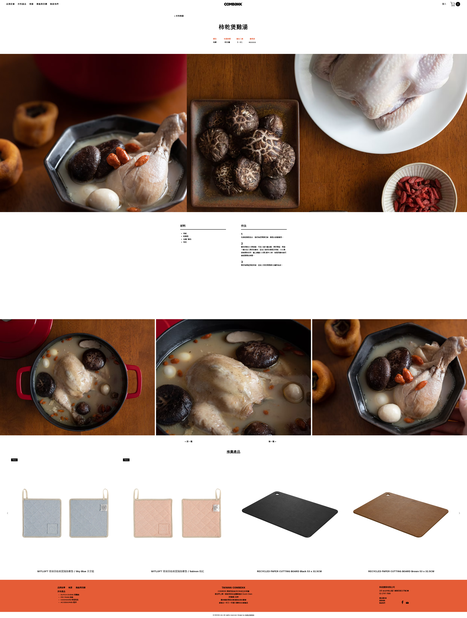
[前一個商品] (7, 513)
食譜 (70, 587)
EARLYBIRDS (249, 615)
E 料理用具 (69, 600)
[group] (233, 518)
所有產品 (61, 591)
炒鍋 (67, 597)
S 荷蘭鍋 (70, 595)
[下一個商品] (459, 513)
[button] (455, 4)
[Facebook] (402, 602)
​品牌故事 (61, 587)
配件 (69, 602)
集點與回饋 (80, 587)
